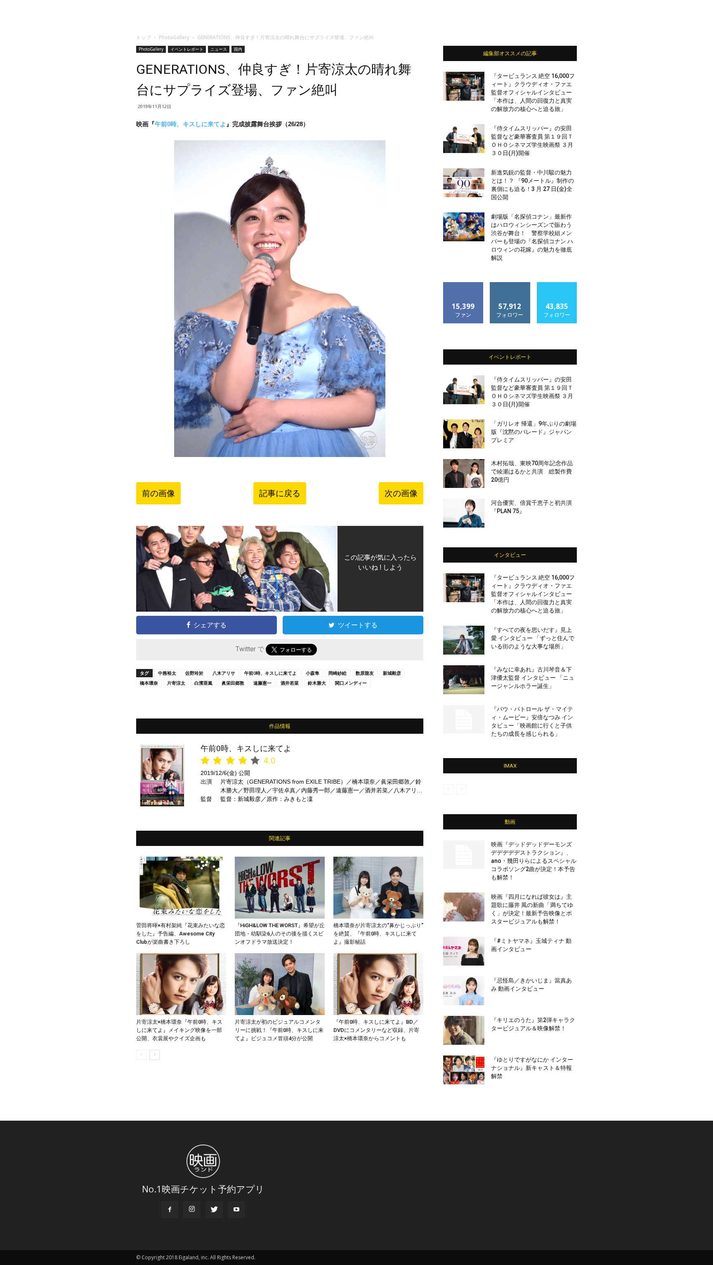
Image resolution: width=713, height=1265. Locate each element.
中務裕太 (167, 673)
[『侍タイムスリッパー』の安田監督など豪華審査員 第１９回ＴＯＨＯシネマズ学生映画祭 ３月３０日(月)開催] (463, 138)
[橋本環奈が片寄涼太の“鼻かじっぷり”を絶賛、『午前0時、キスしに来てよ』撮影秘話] (378, 888)
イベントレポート (186, 49)
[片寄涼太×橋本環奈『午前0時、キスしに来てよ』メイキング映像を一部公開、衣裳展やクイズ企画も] (181, 984)
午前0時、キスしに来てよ (190, 123)
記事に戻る (279, 493)
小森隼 (312, 673)
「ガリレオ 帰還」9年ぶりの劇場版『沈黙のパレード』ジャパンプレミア (533, 431)
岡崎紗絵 (337, 673)
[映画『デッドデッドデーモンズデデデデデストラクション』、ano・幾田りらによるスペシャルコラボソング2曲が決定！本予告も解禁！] (463, 854)
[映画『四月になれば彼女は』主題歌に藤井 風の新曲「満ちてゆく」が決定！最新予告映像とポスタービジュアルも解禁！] (463, 907)
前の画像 (158, 493)
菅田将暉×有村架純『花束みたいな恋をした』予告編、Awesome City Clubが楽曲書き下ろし (180, 933)
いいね (463, 285)
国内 (238, 49)
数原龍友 (365, 673)
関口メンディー (351, 683)
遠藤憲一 (262, 683)
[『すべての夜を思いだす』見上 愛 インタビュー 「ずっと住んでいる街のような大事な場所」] (463, 640)
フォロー (510, 285)
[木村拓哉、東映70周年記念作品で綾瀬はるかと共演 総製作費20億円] (463, 473)
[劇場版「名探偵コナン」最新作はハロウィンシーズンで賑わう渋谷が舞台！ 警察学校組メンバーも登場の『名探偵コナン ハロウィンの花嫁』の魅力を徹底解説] (463, 226)
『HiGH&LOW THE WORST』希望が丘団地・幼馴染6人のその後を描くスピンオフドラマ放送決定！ (280, 933)
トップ (143, 37)
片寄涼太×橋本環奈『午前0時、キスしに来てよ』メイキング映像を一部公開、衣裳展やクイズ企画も (179, 1030)
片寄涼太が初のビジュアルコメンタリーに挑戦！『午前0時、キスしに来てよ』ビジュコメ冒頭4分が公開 (279, 1030)
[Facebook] (169, 1209)
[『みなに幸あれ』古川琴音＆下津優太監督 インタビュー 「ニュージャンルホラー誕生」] (463, 679)
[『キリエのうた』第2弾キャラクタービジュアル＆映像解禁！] (463, 1030)
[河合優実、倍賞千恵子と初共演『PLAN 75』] (463, 513)
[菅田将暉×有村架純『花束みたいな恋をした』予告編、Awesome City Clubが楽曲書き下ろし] (181, 888)
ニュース (218, 49)
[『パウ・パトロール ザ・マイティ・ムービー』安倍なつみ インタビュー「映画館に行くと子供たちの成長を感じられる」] (463, 719)
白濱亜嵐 (203, 683)
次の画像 (401, 493)
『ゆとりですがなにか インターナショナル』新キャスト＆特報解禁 (532, 1067)
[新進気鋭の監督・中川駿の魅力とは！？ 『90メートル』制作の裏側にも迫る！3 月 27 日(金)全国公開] (463, 182)
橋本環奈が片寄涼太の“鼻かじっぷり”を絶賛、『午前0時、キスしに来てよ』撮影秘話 (378, 933)
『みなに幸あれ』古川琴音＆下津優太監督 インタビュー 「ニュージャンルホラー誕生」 (532, 677)
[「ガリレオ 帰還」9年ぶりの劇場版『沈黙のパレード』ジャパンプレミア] (463, 433)
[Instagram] (192, 1209)
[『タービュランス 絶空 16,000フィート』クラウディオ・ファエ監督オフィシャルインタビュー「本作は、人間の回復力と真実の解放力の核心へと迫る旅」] (463, 86)
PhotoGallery (174, 37)
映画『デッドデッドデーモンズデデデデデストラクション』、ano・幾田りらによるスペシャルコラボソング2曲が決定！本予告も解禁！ (533, 861)
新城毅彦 (392, 673)
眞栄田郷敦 (233, 683)
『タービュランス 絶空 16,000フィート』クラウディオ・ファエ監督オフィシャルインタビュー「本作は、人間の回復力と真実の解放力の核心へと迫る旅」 (533, 92)
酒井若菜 (290, 683)
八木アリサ (223, 673)
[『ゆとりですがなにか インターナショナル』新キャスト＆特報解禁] (463, 1069)
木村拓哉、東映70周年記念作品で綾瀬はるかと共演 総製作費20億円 (532, 471)
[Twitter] (214, 1209)
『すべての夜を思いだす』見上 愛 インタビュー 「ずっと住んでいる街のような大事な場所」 (532, 638)
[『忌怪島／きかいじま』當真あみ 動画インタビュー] (463, 990)
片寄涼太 (176, 683)
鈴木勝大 (317, 683)
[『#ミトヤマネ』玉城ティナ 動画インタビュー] (463, 951)
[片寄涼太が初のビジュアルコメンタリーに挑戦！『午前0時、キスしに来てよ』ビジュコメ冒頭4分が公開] (280, 984)
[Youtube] (236, 1209)
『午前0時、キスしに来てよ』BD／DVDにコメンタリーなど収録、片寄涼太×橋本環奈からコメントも (376, 1030)
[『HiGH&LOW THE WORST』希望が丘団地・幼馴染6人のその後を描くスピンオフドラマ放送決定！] (280, 888)
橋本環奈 (149, 683)
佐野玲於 (194, 673)
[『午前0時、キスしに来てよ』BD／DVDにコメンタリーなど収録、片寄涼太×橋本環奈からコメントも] (378, 984)
